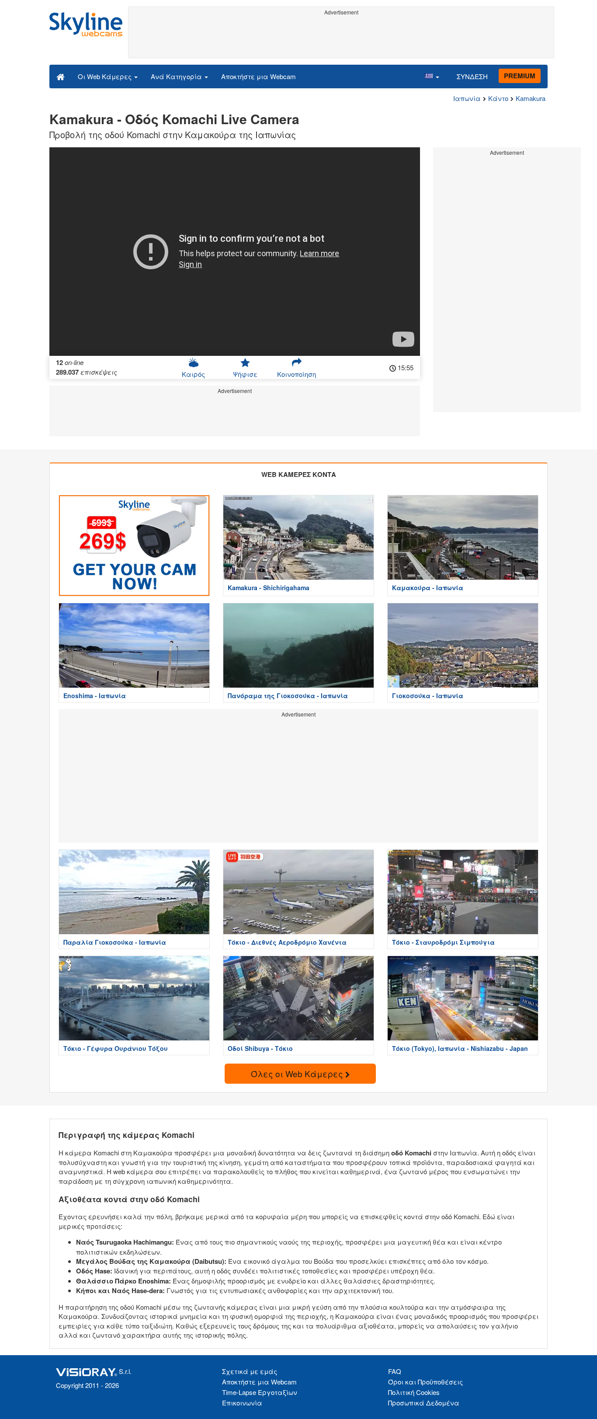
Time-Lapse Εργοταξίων (259, 1392)
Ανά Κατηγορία (177, 76)
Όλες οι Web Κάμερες (298, 1073)
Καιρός (193, 374)
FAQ (394, 1371)
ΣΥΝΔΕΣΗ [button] (472, 76)
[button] (432, 76)
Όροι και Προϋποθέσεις (425, 1381)
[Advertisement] (341, 38)
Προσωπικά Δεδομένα (423, 1402)
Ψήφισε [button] (245, 374)
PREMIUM (519, 75)
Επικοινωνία (242, 1402)
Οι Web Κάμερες (105, 76)
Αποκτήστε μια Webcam (258, 76)
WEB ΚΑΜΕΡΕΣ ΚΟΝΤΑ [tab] (298, 474)
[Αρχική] (60, 76)
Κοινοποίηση (296, 374)
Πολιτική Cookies (414, 1392)
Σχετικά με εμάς (249, 1371)
